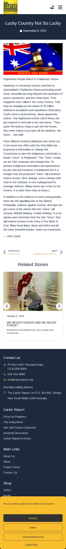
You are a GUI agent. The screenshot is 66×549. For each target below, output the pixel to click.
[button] (6, 306)
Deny (33, 527)
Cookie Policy (31, 544)
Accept (33, 518)
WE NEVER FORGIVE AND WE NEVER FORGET (31, 324)
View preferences (33, 536)
